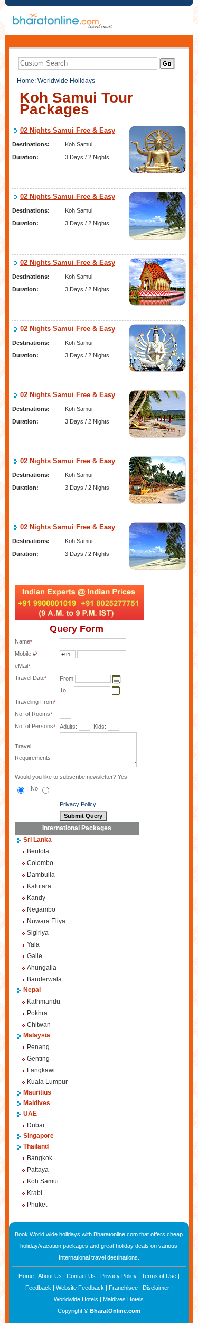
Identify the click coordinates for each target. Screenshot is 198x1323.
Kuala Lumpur (47, 1082)
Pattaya (38, 1169)
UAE (30, 1113)
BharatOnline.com (115, 1311)
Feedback (38, 1287)
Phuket (37, 1204)
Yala (33, 944)
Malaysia (36, 1035)
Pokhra (37, 1013)
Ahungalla (41, 967)
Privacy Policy (78, 804)
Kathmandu (43, 1001)
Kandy (36, 898)
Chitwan (39, 1024)
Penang (38, 1047)
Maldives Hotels (123, 1299)
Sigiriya (38, 932)
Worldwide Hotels (76, 1299)
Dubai (35, 1125)
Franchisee (123, 1287)
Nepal (32, 990)
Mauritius (37, 1092)
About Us (50, 1276)
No (35, 788)
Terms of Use (159, 1276)
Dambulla (41, 874)
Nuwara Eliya (46, 921)
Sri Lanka (37, 839)
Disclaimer (156, 1287)
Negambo (41, 909)
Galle (34, 956)
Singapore (38, 1136)
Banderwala (44, 979)
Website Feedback (80, 1287)
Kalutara (39, 886)
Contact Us (81, 1276)
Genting (38, 1058)
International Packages (76, 828)
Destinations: (31, 144)
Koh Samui (43, 1181)
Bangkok (39, 1158)
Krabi (34, 1193)
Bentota (38, 851)
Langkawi (41, 1070)
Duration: (25, 157)
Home (25, 81)
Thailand (36, 1146)
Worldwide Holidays (66, 81)
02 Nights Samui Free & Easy (67, 130)
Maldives (36, 1103)
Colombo (40, 863)
